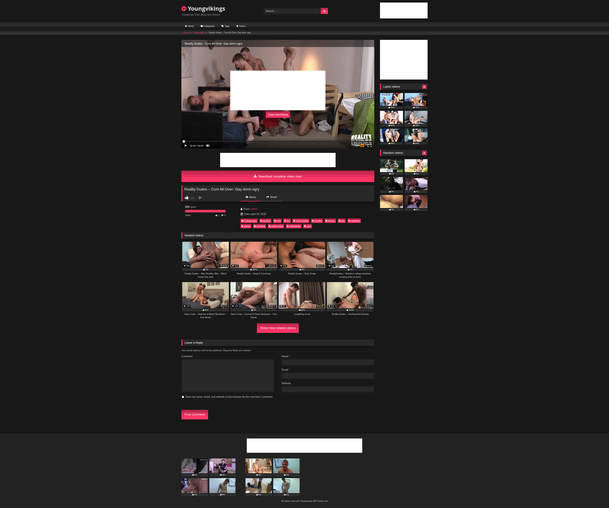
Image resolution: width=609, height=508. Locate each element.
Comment (186, 356)
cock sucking (302, 221)
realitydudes (295, 226)
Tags (227, 26)
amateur (266, 221)
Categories (209, 26)
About (252, 197)
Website (286, 383)
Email (286, 369)
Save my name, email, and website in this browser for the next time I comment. (229, 396)
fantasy (331, 221)
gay (343, 221)
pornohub (261, 226)
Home (191, 26)
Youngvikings (205, 8)
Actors (242, 26)
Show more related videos (278, 328)
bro (288, 221)
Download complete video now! (279, 176)
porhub (247, 226)
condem (318, 221)
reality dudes (277, 226)
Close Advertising (278, 114)
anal (279, 221)
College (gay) (199, 32)
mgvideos (355, 221)
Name (286, 356)
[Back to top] (599, 498)
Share (273, 197)
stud (309, 226)
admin (254, 209)
